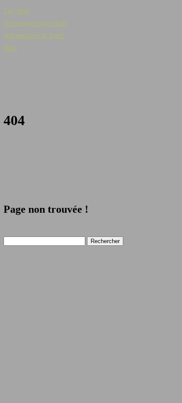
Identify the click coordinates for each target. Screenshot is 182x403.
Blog (10, 48)
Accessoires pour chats (35, 23)
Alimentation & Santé (34, 35)
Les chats (17, 11)
